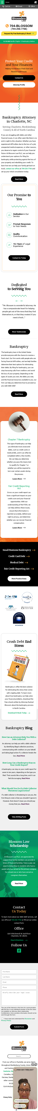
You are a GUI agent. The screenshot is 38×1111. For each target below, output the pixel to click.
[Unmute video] (25, 1085)
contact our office (12, 169)
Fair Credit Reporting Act (17, 569)
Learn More (17, 479)
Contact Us (19, 78)
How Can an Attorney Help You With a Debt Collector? (19, 738)
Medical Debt (17, 562)
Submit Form (19, 1027)
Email (20, 6)
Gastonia (6, 1071)
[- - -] (2, 2)
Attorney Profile (19, 85)
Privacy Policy (6, 1020)
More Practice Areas (19, 579)
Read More (19, 179)
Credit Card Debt (17, 556)
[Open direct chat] (32, 1064)
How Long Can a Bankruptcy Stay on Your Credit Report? (19, 764)
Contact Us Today (19, 258)
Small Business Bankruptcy (17, 550)
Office (33, 6)
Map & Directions (17, 940)
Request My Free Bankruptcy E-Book (17, 33)
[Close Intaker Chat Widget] (35, 1064)
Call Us (7, 6)
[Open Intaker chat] (16, 1110)
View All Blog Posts (19, 817)
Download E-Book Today (17, 713)
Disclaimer (28, 1018)
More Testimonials (19, 332)
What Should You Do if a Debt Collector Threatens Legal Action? (19, 789)
